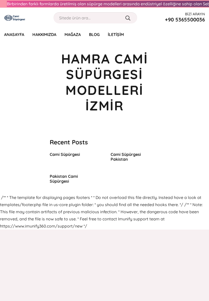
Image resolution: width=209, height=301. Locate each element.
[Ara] (127, 18)
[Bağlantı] (14, 18)
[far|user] (192, 34)
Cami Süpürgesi (65, 154)
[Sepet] (202, 34)
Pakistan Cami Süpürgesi (64, 179)
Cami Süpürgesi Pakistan (126, 157)
